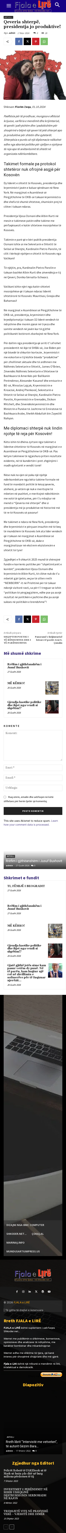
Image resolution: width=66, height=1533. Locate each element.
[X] (27, 41)
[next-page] (12, 1527)
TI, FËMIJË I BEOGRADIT (26, 886)
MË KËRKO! (16, 683)
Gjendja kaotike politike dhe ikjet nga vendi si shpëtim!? (24, 705)
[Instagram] (23, 1291)
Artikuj (8, 17)
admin (12, 32)
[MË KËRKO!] (52, 688)
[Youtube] (49, 1291)
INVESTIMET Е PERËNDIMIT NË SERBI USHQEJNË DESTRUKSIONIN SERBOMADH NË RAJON (25, 1494)
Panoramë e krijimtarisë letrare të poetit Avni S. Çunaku (48, 640)
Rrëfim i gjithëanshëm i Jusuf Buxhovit (24, 666)
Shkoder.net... (12, 1331)
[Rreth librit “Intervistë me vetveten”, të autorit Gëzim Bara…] (33, 1422)
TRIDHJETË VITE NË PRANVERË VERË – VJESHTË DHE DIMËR (26, 1513)
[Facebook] (19, 41)
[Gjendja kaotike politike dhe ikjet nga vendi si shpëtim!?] (52, 706)
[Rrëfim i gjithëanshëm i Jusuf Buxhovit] (52, 669)
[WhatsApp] (44, 41)
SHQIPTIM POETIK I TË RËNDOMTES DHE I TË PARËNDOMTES (17, 640)
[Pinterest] (35, 41)
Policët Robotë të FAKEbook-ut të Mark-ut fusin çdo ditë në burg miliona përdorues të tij (25, 1473)
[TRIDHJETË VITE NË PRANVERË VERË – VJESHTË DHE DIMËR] (56, 1515)
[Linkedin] (29, 1291)
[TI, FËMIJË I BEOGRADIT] (55, 891)
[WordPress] (42, 1291)
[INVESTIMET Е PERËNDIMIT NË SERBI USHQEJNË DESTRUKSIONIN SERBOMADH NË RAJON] (56, 1493)
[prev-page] (6, 1527)
